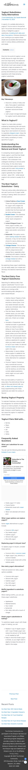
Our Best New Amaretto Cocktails (12, 724)
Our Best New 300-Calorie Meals (11, 709)
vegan (7, 523)
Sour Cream (21, 201)
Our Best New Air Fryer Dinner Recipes (13, 721)
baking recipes (14, 236)
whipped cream (14, 133)
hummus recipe (10, 347)
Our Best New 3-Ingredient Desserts (13, 712)
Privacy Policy (14, 753)
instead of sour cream (8, 452)
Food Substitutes (7, 17)
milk (12, 530)
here (7, 320)
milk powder (19, 168)
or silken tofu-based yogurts (14, 386)
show (11, 49)
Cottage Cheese (11, 245)
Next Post (14, 699)
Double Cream (10, 214)
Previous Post (14, 694)
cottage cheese (10, 259)
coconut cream (21, 553)
